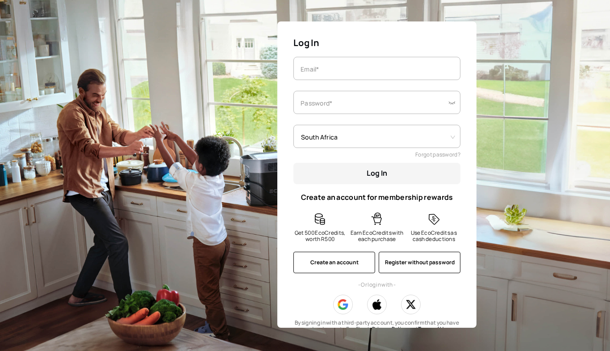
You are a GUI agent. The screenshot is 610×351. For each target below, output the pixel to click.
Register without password (420, 262)
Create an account (334, 262)
